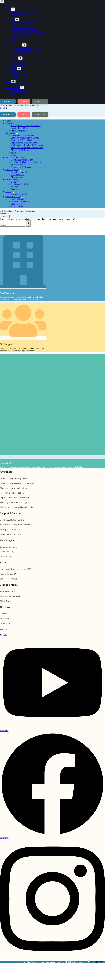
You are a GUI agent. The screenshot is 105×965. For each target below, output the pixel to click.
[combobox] (12, 225)
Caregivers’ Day (18, 174)
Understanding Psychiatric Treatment (27, 145)
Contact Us (40, 114)
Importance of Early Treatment (24, 143)
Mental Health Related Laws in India (16, 507)
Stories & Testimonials (20, 201)
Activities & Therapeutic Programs (26, 162)
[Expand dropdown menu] (13, 123)
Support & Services (13, 157)
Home (8, 120)
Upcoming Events (19, 194)
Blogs (13, 155)
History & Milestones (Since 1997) (26, 125)
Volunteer (15, 187)
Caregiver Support (19, 172)
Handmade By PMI (19, 184)
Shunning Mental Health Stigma (25, 138)
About (8, 123)
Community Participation (22, 167)
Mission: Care (17, 177)
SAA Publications (18, 199)
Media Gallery (6, 601)
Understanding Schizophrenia (24, 135)
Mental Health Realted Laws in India (27, 147)
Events (8, 191)
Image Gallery (17, 204)
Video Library (17, 206)
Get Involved (11, 179)
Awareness (10, 133)
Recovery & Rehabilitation (22, 140)
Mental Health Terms (20, 150)
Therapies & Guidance (20, 165)
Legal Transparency (19, 130)
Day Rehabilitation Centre (22, 160)
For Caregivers (11, 169)
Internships (15, 189)
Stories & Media (12, 196)
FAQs (13, 152)
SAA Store (8, 114)
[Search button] (28, 223)
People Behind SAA (20, 128)
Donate (24, 114)
